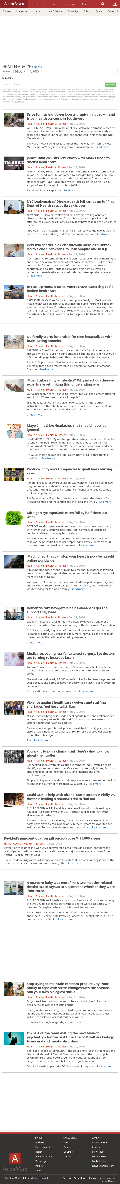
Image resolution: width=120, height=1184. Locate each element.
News (67, 1142)
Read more (102, 147)
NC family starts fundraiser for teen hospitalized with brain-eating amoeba (69, 338)
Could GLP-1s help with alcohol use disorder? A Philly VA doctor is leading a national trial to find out (71, 796)
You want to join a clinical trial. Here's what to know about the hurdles (68, 753)
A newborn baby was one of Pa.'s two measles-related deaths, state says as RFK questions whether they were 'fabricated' (71, 886)
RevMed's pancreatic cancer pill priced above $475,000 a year (52, 838)
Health (38, 11)
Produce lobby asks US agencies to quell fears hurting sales (69, 471)
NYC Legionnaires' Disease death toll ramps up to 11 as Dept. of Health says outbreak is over (70, 203)
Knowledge (73, 11)
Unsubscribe (110, 1178)
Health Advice (35, 123)
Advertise (67, 1178)
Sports (99, 11)
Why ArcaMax (99, 1156)
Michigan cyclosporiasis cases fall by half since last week (67, 514)
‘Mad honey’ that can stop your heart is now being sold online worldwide (70, 558)
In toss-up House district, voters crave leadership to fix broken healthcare (70, 288)
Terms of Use (95, 1178)
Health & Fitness (56, 123)
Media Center (99, 1161)
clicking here (19, 101)
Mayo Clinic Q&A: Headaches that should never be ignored (66, 427)
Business (7, 11)
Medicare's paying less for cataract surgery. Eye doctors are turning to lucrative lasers (71, 655)
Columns (68, 1151)
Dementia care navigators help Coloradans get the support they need (67, 610)
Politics (87, 11)
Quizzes (68, 1156)
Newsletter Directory (103, 1165)
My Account (98, 1151)
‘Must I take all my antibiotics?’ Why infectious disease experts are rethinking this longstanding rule (70, 382)
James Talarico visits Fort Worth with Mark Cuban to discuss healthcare (68, 159)
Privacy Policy (80, 1178)
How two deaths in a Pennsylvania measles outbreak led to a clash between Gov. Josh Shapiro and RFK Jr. (69, 246)
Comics (67, 1147)
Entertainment (22, 11)
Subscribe (110, 85)
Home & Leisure (54, 11)
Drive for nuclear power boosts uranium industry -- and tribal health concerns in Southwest (71, 116)
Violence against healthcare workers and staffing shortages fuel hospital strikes (66, 704)
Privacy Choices (108, 1180)
